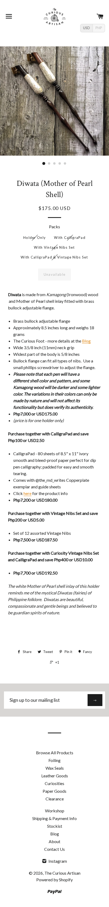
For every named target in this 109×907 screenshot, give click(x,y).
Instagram (57, 861)
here (27, 493)
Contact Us (54, 849)
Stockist (54, 826)
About (54, 841)
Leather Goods (54, 775)
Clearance (55, 798)
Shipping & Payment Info (54, 818)
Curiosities (54, 783)
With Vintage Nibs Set (54, 247)
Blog (86, 340)
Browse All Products (54, 752)
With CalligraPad (69, 237)
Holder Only (34, 237)
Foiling (54, 760)
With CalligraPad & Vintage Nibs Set (54, 257)
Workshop (54, 810)
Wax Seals (55, 767)
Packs (54, 226)
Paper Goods (54, 791)
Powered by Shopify (54, 879)
